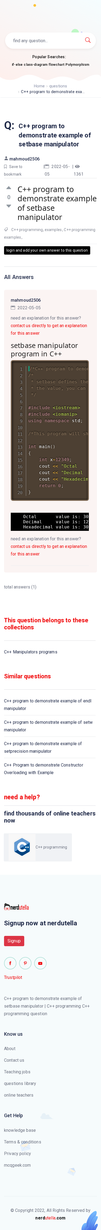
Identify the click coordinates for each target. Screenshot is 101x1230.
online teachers (18, 1095)
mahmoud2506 (24, 159)
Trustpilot (13, 977)
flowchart (56, 65)
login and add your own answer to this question (47, 250)
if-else (17, 65)
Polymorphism (77, 65)
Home (39, 86)
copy (78, 365)
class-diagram (35, 65)
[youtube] (40, 963)
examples (53, 230)
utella (50, 1218)
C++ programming (27, 230)
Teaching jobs (17, 1071)
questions (58, 86)
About (9, 1048)
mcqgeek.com (17, 1165)
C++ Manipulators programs (30, 652)
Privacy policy (17, 1153)
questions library (20, 1083)
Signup (14, 940)
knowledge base (20, 1130)
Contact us (14, 1060)
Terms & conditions (22, 1142)
